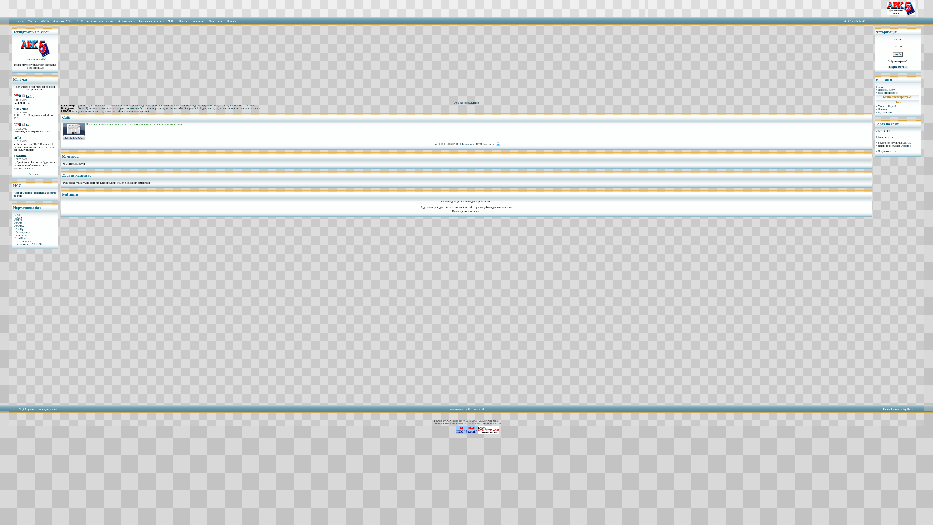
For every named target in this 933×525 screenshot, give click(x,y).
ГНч (17, 214)
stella (17, 138)
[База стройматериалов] (488, 432)
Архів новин (885, 112)
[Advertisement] (35, 327)
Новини (882, 109)
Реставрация (22, 232)
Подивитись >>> (887, 151)
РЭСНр (19, 229)
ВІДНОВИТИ (897, 67)
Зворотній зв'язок (888, 92)
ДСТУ (19, 217)
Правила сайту (886, 89)
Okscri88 (906, 145)
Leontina (20, 156)
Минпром (21, 235)
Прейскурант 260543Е (28, 243)
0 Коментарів (467, 144)
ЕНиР (18, 220)
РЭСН (18, 223)
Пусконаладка (23, 240)
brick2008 (21, 109)
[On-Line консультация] (466, 102)
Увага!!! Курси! (887, 106)
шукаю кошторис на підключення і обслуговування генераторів (113, 111)
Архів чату (35, 173)
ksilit (30, 96)
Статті (881, 86)
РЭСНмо (20, 226)
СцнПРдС (20, 237)
